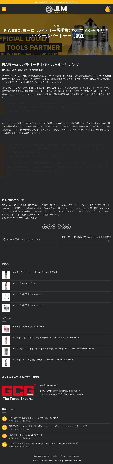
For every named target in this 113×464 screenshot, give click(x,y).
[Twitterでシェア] (54, 226)
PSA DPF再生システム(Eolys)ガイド (23, 239)
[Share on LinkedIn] (68, 226)
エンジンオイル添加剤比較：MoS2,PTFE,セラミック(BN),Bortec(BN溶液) (43, 443)
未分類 (56, 26)
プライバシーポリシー (69, 456)
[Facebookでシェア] (49, 226)
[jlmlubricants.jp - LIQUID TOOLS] (56, 9)
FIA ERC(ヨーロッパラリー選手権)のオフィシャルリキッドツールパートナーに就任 (48, 426)
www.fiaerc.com (15, 217)
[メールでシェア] (59, 226)
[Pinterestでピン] (63, 226)
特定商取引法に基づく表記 (45, 456)
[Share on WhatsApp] (44, 226)
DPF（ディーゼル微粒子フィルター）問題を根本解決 (33, 417)
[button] (4, 9)
